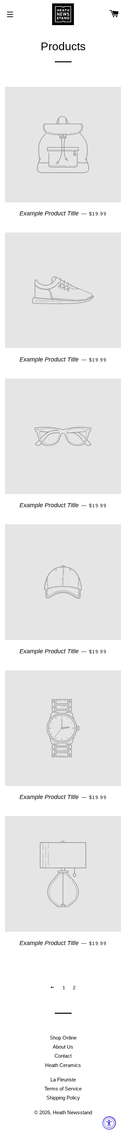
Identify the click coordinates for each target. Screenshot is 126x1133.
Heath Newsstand (72, 1112)
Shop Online (63, 1038)
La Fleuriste (63, 1079)
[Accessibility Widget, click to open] (109, 1123)
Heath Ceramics (63, 1065)
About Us (63, 1047)
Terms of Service (63, 1088)
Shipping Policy (63, 1098)
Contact (63, 1056)
